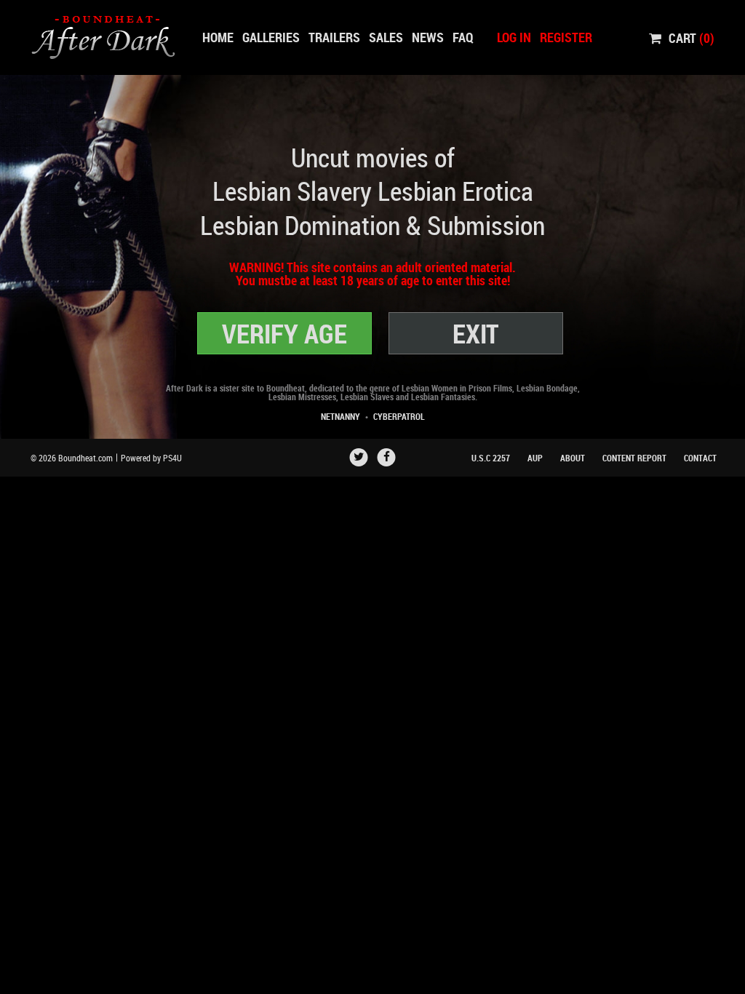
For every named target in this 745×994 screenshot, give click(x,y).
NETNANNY (340, 416)
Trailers (334, 37)
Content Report (634, 458)
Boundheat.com (85, 458)
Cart (691, 37)
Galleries (271, 37)
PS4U (172, 458)
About (572, 458)
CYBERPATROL (399, 416)
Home (218, 37)
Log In (514, 37)
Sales (386, 37)
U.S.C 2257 (490, 458)
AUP (535, 458)
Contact (700, 458)
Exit (475, 333)
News (428, 37)
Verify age (284, 333)
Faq (463, 37)
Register (566, 37)
